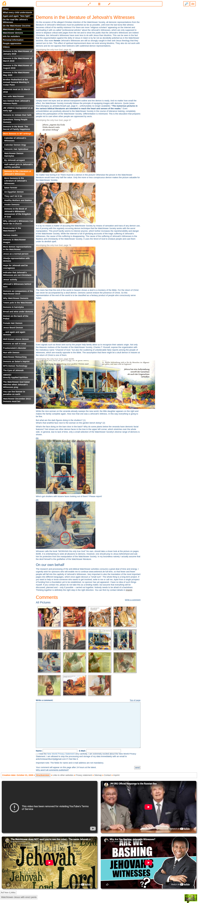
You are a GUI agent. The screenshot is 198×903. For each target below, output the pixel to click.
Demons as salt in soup (14, 343)
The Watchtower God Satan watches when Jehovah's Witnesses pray (16, 384)
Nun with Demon (11, 352)
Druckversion (42, 775)
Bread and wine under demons (18, 311)
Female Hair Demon (12, 323)
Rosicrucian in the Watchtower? (12, 229)
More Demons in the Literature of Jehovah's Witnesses (15, 181)
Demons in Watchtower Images (14, 241)
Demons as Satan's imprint (16, 361)
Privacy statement (84, 775)
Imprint (129, 590)
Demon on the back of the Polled (15, 317)
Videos (6, 47)
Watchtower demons (13, 33)
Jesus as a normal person (15, 254)
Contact (107, 775)
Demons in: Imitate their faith (17, 115)
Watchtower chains (12, 29)
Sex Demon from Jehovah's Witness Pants (16, 102)
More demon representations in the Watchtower (17, 248)
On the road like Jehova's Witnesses (15, 20)
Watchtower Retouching (15, 357)
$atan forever (10, 188)
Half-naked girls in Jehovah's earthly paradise (18, 165)
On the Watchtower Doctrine (16, 26)
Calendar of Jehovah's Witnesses (15, 139)
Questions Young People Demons (15, 120)
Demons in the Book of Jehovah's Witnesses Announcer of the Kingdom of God (17, 213)
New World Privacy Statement (61, 754)
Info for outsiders (11, 36)
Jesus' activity (10, 279)
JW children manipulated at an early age (18, 109)
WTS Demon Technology (15, 366)
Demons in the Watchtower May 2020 (16, 73)
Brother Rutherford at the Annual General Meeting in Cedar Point (16, 82)
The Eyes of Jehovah (13, 370)
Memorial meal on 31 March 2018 (16, 90)
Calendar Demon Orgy (15, 145)
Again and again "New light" (17, 16)
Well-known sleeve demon (16, 339)
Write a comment (132, 600)
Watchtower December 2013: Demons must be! (17, 400)
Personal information (13, 40)
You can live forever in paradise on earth (14, 392)
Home (6, 9)
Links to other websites (62, 775)
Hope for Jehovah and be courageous (15, 266)
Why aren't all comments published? (52, 770)
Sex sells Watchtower (13, 96)
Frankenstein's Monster (14, 348)
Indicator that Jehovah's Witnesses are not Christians (17, 273)
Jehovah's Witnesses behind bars (17, 285)
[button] (99, 3)
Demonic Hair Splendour (16, 149)
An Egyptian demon (14, 192)
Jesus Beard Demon (13, 327)
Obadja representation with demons (16, 259)
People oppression (12, 43)
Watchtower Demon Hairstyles (13, 154)
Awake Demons (11, 204)
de (192, 3)
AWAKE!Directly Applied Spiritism (15, 376)
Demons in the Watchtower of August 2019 (17, 66)
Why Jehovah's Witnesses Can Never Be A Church (18, 222)
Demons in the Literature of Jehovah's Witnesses (17, 172)
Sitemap (98, 775)
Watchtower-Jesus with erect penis (19, 897)
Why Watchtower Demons (15, 298)
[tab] (99, 3)
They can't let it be (13, 196)
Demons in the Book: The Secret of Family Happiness (16, 127)
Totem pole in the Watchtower (17, 303)
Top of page (135, 700)
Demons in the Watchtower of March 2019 (17, 59)
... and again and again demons (14, 333)
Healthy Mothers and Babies (18, 200)
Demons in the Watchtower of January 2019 (17, 52)
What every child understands (17, 12)
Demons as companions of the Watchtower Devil (18, 292)
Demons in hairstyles (13, 307)
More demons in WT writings (17, 134)
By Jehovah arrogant (14, 160)
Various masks (10, 235)
